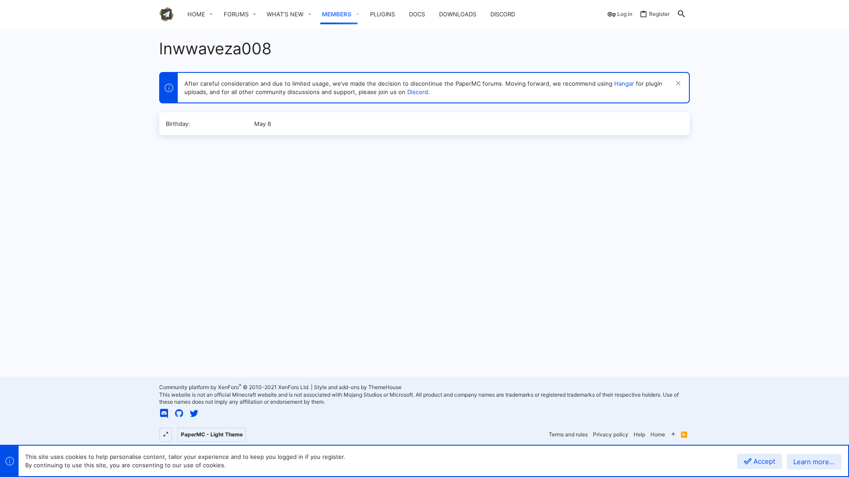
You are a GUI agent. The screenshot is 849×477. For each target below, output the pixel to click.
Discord (417, 91)
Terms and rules (568, 434)
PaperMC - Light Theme (212, 434)
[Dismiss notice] (677, 84)
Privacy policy (610, 434)
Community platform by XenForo (234, 387)
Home (657, 434)
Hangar (624, 83)
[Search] (681, 14)
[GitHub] (179, 413)
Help (639, 434)
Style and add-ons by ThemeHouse (358, 387)
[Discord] (164, 413)
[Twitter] (194, 413)
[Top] (673, 434)
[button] (211, 14)
